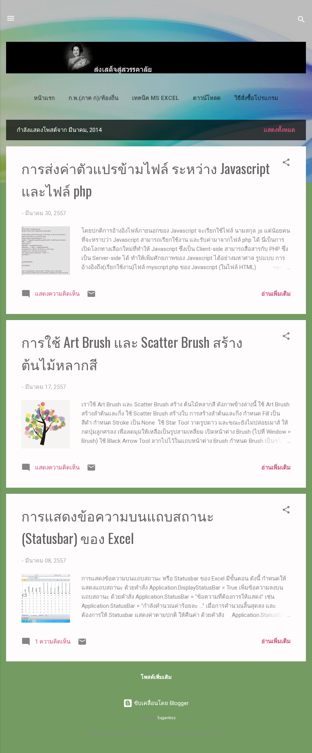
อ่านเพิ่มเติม (276, 293)
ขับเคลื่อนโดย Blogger (160, 703)
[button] (286, 164)
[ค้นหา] (301, 20)
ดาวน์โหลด (207, 98)
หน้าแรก (44, 98)
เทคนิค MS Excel (155, 98)
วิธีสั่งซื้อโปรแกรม (256, 98)
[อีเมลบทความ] (91, 296)
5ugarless (167, 717)
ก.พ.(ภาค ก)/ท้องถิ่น (93, 98)
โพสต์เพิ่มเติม (156, 677)
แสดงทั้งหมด (279, 130)
